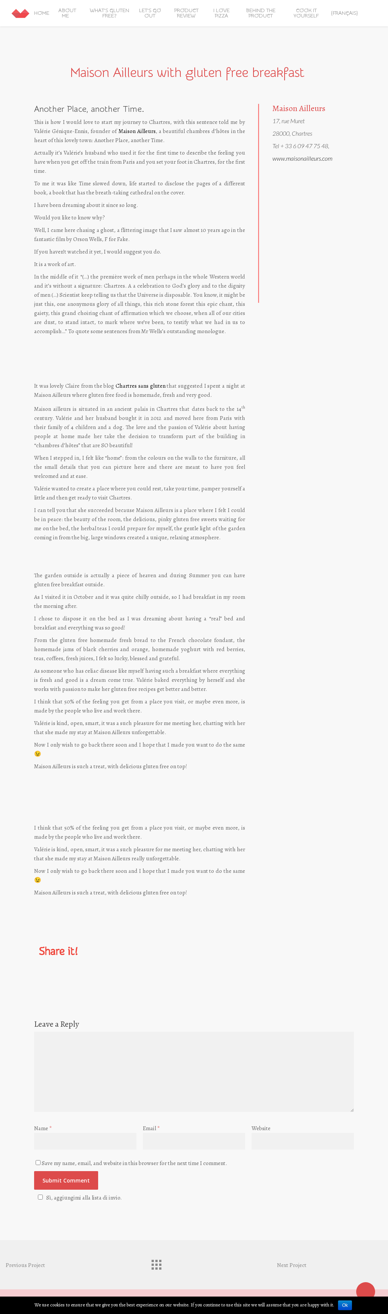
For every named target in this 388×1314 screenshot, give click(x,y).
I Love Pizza (221, 13)
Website (261, 1128)
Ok (345, 1305)
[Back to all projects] (156, 1262)
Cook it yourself (306, 13)
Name (43, 1128)
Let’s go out (150, 13)
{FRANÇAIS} (344, 13)
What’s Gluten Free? (109, 13)
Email (151, 1128)
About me (67, 13)
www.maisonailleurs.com (302, 158)
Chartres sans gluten (140, 386)
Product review (186, 13)
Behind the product (260, 13)
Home (41, 13)
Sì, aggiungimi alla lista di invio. (84, 1197)
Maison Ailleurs (137, 131)
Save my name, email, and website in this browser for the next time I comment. (134, 1163)
